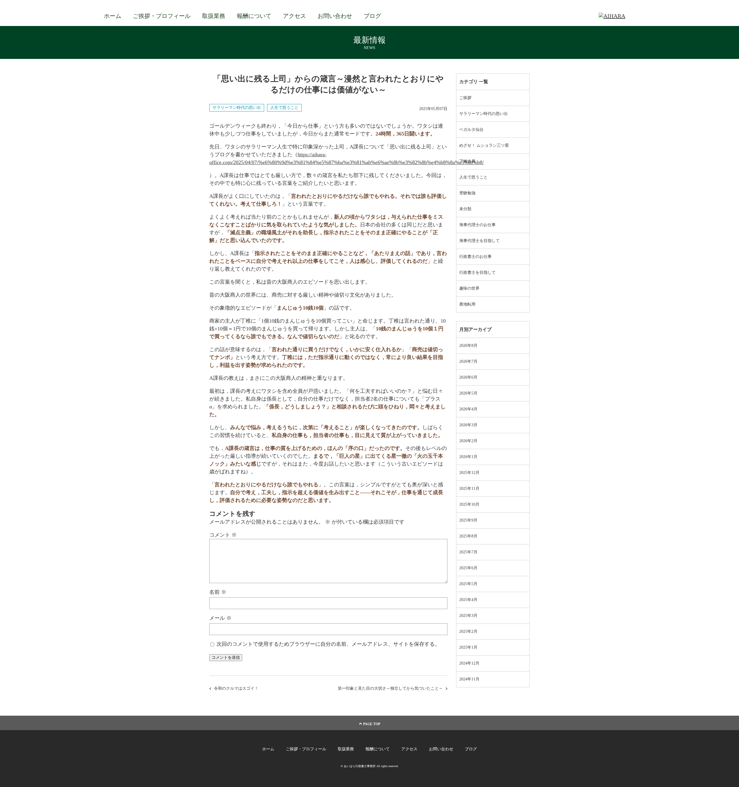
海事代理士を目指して (479, 241)
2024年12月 (469, 663)
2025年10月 (469, 504)
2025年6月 (468, 568)
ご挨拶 (465, 98)
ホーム (112, 16)
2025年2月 (468, 631)
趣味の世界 (469, 288)
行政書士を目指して (477, 272)
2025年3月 (468, 615)
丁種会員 (467, 161)
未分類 (465, 209)
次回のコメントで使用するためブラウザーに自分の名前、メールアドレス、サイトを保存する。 (328, 644)
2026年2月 (468, 441)
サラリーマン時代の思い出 (236, 107)
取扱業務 (213, 16)
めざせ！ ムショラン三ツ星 (484, 145)
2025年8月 (468, 536)
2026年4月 (468, 409)
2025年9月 (468, 520)
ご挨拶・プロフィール (162, 16)
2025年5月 (468, 584)
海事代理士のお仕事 (477, 225)
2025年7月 (468, 552)
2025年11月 (469, 488)
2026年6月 (468, 377)
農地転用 (467, 304)
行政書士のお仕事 (475, 256)
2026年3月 (468, 425)
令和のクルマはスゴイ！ (236, 688)
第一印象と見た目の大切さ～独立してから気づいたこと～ (390, 688)
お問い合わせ (335, 16)
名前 (217, 592)
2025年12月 (469, 472)
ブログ (372, 16)
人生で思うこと (284, 107)
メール (220, 618)
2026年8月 (468, 345)
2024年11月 (469, 679)
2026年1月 (468, 457)
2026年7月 (468, 361)
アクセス (294, 16)
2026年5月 (468, 393)
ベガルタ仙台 (471, 129)
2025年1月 (468, 647)
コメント (223, 535)
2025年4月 (468, 600)
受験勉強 (467, 193)
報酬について (254, 16)
